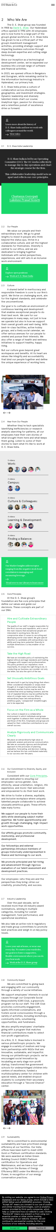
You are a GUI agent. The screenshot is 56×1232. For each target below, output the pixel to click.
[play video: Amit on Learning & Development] (17, 526)
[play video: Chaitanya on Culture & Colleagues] (10, 507)
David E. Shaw (21, 27)
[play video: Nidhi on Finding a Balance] (24, 544)
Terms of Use (26, 1200)
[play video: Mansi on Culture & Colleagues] (31, 507)
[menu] (52, 4)
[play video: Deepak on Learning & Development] (24, 526)
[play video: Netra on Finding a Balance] (17, 544)
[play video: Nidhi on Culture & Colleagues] (24, 507)
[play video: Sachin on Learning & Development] (31, 526)
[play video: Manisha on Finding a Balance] (31, 544)
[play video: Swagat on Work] (17, 469)
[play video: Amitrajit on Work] (10, 469)
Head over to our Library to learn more (24, 583)
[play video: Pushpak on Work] (37, 469)
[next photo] (9, 413)
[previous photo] (4, 412)
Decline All (41, 1228)
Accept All (14, 1228)
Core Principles (38, 775)
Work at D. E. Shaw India (21, 276)
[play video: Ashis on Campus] (10, 488)
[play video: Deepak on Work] (31, 469)
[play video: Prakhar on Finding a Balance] (10, 544)
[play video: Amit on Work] (24, 469)
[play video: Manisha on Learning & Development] (10, 526)
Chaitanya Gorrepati (24, 196)
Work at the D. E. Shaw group (23, 963)
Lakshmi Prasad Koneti (25, 200)
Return (28, 68)
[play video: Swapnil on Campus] (17, 488)
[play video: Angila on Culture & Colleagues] (17, 507)
